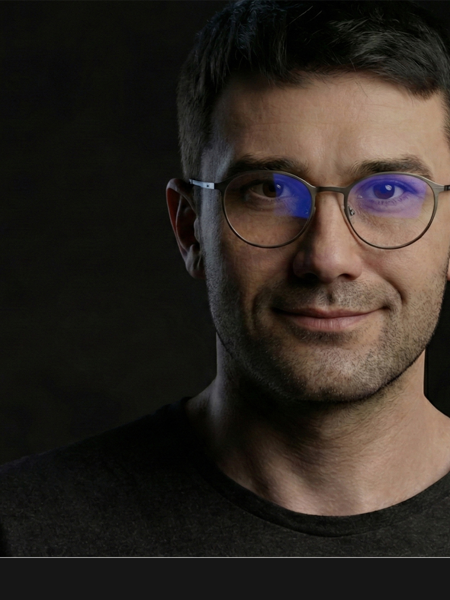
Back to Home (225, 368)
